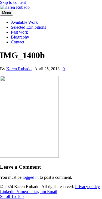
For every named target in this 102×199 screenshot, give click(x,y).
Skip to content (13, 2)
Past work (19, 32)
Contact (17, 42)
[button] (12, 196)
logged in (31, 177)
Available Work (24, 22)
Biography (20, 37)
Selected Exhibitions (28, 27)
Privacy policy (87, 186)
